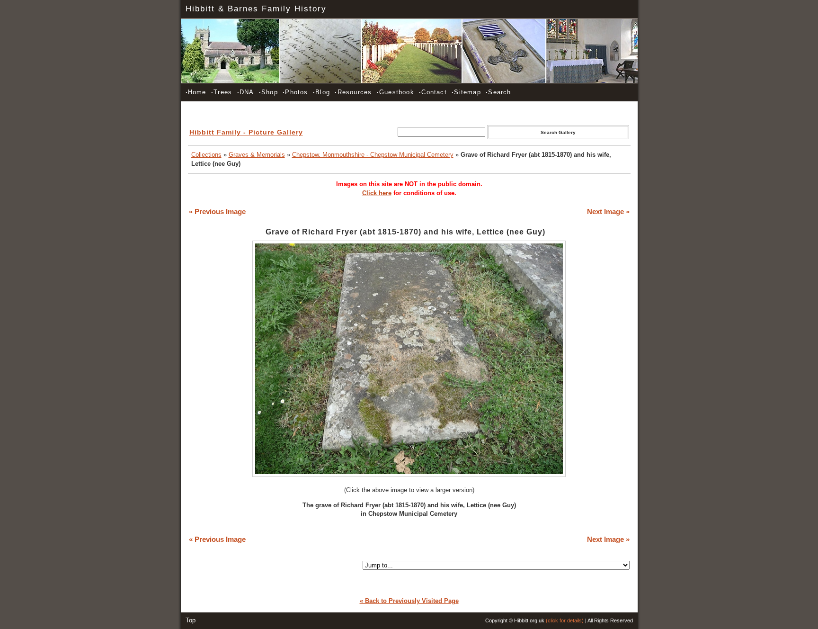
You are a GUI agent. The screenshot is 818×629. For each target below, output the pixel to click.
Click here (376, 193)
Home (196, 92)
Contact (433, 92)
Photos (295, 92)
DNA (245, 92)
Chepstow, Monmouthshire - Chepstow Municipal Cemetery (372, 154)
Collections (206, 154)
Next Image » (608, 212)
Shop (268, 92)
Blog (321, 92)
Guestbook (395, 92)
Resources (353, 92)
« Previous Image (217, 212)
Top (191, 620)
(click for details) (565, 620)
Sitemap (466, 92)
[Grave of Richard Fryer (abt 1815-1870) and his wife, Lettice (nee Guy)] (409, 474)
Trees (221, 92)
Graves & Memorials (257, 154)
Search (498, 92)
